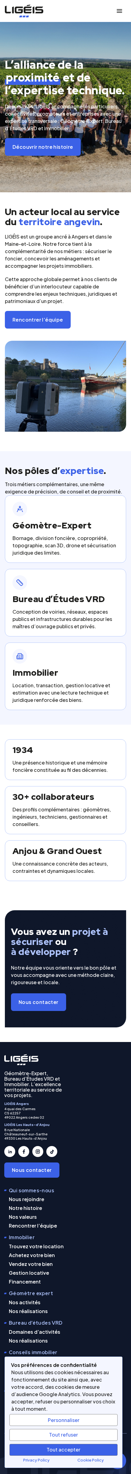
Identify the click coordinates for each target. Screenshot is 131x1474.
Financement (25, 1281)
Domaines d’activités (34, 1332)
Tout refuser (63, 1434)
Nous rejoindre (26, 1199)
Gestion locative (29, 1273)
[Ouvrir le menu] (119, 11)
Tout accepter (63, 1449)
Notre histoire (25, 1208)
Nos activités (25, 1302)
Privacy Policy (36, 1460)
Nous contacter (38, 1002)
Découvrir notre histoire (42, 147)
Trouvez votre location (36, 1246)
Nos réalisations (28, 1311)
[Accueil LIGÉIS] (21, 1059)
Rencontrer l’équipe (37, 319)
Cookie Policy (90, 1460)
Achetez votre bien (32, 1255)
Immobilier (22, 1237)
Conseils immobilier (33, 1352)
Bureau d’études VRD (36, 1323)
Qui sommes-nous (31, 1190)
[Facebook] (23, 1151)
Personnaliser (64, 1420)
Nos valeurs (23, 1217)
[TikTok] (51, 1151)
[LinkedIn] (9, 1151)
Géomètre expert (31, 1293)
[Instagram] (37, 1151)
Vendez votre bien (31, 1264)
